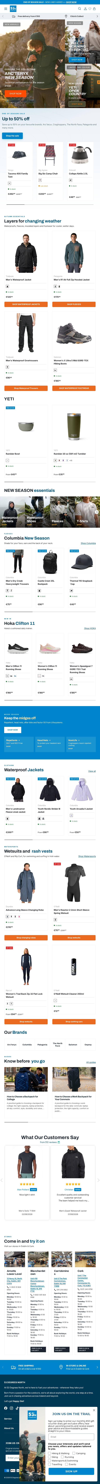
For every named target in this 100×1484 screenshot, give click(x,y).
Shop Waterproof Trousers (26, 388)
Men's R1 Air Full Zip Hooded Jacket (72, 279)
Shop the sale (12, 135)
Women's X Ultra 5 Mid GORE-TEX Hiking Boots (71, 362)
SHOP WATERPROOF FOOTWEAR (74, 388)
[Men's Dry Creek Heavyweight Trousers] (18, 562)
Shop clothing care (74, 1021)
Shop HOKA (90, 628)
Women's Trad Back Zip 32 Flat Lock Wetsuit (24, 995)
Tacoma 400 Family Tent (18, 175)
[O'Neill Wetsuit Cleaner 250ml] (74, 967)
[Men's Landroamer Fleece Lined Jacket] (18, 790)
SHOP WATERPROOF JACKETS (26, 304)
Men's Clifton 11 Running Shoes (14, 668)
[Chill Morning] (82, 41)
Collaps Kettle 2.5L (78, 173)
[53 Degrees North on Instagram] (11, 1408)
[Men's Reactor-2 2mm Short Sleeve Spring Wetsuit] (74, 883)
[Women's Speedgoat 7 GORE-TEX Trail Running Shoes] (82, 647)
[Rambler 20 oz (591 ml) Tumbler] (74, 426)
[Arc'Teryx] (32, 63)
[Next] (97, 512)
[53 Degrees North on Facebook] (6, 1408)
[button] (94, 9)
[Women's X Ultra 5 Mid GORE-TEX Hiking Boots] (74, 333)
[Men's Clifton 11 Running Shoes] (18, 647)
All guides (91, 1062)
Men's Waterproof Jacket (18, 279)
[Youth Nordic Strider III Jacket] (50, 790)
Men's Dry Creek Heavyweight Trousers (17, 582)
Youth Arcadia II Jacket (81, 808)
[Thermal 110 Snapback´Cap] (82, 562)
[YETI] (82, 86)
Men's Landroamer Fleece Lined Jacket (15, 810)
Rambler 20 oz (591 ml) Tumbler (70, 453)
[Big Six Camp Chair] (50, 155)
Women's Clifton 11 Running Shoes (47, 668)
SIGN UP (71, 1471)
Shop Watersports (87, 856)
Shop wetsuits (74, 938)
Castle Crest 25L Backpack (46, 582)
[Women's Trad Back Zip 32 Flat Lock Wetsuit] (26, 967)
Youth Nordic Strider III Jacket (49, 810)
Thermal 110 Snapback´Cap (81, 582)
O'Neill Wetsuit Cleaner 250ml (69, 994)
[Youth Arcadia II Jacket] (82, 790)
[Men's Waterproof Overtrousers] (26, 333)
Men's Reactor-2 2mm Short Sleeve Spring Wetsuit (71, 911)
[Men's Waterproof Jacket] (26, 252)
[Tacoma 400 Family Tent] (19, 155)
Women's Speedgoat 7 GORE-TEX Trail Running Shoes (81, 669)
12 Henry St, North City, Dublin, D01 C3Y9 (14, 1281)
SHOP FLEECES (74, 304)
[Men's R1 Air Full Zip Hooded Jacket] (74, 252)
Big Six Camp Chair (48, 173)
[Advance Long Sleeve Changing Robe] (26, 883)
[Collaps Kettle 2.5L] (80, 155)
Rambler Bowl (13, 453)
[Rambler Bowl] (26, 426)
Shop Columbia (88, 543)
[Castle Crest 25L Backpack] (50, 562)
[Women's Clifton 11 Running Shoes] (50, 647)
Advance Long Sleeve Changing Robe (25, 910)
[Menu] (6, 9)
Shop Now (13, 730)
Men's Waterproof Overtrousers (22, 360)
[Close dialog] (94, 1410)
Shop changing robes (26, 938)
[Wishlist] (89, 9)
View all (92, 771)
